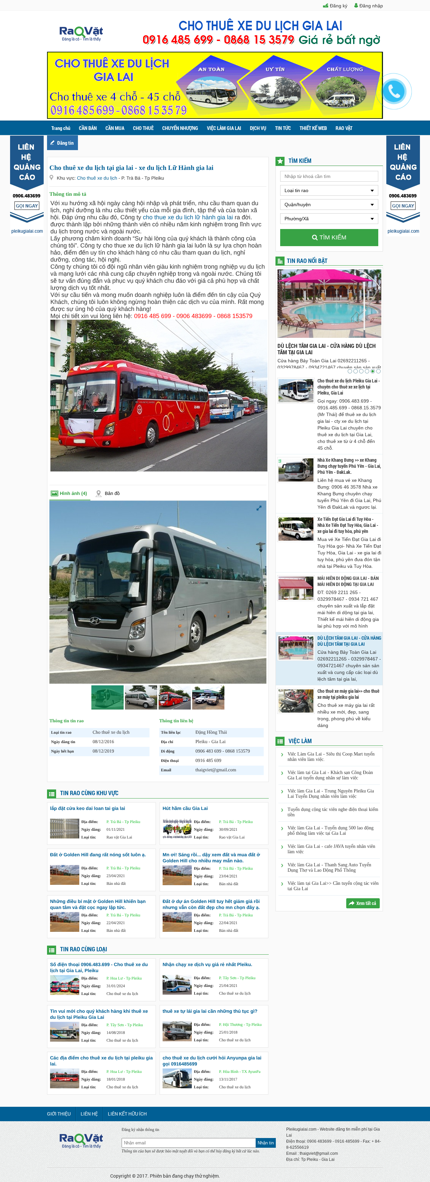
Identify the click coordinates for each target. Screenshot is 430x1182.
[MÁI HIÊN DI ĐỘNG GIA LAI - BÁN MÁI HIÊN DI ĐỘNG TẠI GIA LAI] (296, 588)
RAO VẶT (344, 128)
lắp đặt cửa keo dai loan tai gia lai (87, 808)
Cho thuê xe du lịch (98, 178)
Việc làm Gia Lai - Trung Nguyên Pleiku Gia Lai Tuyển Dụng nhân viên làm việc (331, 793)
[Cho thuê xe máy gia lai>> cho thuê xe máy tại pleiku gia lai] (296, 701)
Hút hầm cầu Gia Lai (185, 808)
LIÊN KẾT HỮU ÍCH (127, 1113)
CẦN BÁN (88, 128)
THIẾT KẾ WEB (313, 128)
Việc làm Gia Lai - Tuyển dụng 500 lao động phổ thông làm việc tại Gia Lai (331, 830)
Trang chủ (60, 128)
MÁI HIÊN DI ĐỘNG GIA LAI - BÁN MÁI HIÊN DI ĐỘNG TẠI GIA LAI (348, 581)
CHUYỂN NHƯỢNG (180, 128)
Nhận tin (266, 1142)
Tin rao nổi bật (307, 260)
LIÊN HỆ (89, 1113)
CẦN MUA (114, 128)
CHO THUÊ (143, 128)
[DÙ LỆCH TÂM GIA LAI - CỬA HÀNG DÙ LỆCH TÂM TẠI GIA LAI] (296, 648)
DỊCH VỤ (258, 128)
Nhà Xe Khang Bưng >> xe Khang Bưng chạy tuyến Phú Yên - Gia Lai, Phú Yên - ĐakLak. (349, 466)
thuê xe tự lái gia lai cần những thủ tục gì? (210, 1011)
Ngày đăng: (91, 829)
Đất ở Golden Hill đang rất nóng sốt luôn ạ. (98, 854)
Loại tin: (88, 837)
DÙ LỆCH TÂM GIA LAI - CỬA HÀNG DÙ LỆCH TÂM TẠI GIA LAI (349, 641)
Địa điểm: (89, 821)
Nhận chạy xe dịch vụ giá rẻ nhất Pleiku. (207, 964)
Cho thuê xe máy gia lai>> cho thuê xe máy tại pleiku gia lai (328, 349)
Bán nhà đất (116, 883)
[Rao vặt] (81, 39)
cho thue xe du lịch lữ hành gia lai (188, 217)
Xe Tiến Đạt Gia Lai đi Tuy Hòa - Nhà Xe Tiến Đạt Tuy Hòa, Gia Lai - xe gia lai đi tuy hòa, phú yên (347, 525)
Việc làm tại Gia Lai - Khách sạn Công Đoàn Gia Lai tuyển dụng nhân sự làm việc (330, 775)
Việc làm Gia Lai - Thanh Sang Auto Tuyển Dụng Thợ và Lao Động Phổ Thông (329, 867)
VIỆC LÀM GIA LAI (224, 128)
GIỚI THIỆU (59, 1113)
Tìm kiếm (332, 237)
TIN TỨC (283, 128)
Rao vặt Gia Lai (119, 837)
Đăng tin (65, 142)
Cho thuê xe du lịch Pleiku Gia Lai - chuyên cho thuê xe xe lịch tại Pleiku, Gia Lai (348, 387)
